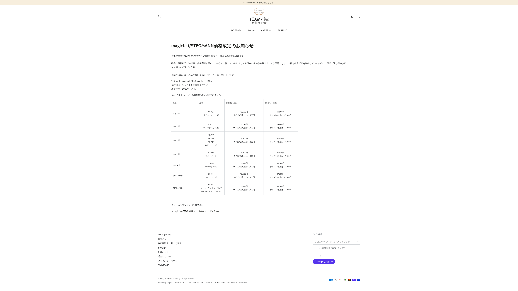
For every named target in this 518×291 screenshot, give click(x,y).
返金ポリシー (164, 256)
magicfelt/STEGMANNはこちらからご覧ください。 (197, 211)
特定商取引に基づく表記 (170, 243)
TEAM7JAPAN (164, 234)
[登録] (358, 242)
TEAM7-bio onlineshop (172, 279)
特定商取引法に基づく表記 (237, 282)
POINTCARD (163, 265)
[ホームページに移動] (259, 16)
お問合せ (162, 239)
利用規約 (162, 247)
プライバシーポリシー (168, 260)
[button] (159, 16)
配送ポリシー (164, 252)
